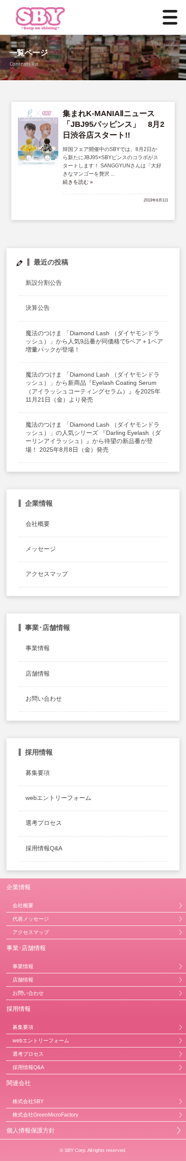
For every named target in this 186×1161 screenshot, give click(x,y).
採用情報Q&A (44, 848)
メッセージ (41, 548)
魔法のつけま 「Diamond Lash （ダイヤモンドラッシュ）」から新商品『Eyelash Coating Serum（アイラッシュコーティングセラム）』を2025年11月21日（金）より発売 (93, 387)
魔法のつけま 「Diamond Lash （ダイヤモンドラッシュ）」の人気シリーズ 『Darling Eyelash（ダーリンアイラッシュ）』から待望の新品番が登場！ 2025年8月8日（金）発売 (93, 437)
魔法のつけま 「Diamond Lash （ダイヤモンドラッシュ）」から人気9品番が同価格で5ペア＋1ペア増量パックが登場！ (94, 341)
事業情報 (38, 648)
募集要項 (38, 772)
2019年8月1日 (156, 200)
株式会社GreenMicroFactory (45, 1115)
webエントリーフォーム (58, 797)
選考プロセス (44, 822)
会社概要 (38, 523)
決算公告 (38, 307)
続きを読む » (78, 182)
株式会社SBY (28, 1101)
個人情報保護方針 (30, 1130)
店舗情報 (38, 673)
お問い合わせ (44, 698)
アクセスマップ (47, 573)
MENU (165, 17)
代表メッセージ (31, 919)
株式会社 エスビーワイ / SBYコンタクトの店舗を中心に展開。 (66, 17)
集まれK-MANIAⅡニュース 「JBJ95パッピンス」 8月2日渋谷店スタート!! (113, 124)
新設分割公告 (44, 282)
